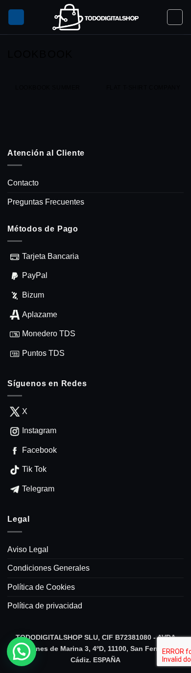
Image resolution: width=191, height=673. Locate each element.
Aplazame (39, 314)
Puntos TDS (43, 353)
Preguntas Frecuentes (45, 202)
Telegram (38, 489)
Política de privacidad (44, 606)
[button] (16, 17)
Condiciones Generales (48, 568)
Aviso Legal (27, 549)
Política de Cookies (41, 587)
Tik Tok (34, 469)
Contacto (23, 183)
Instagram (39, 430)
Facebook (39, 450)
